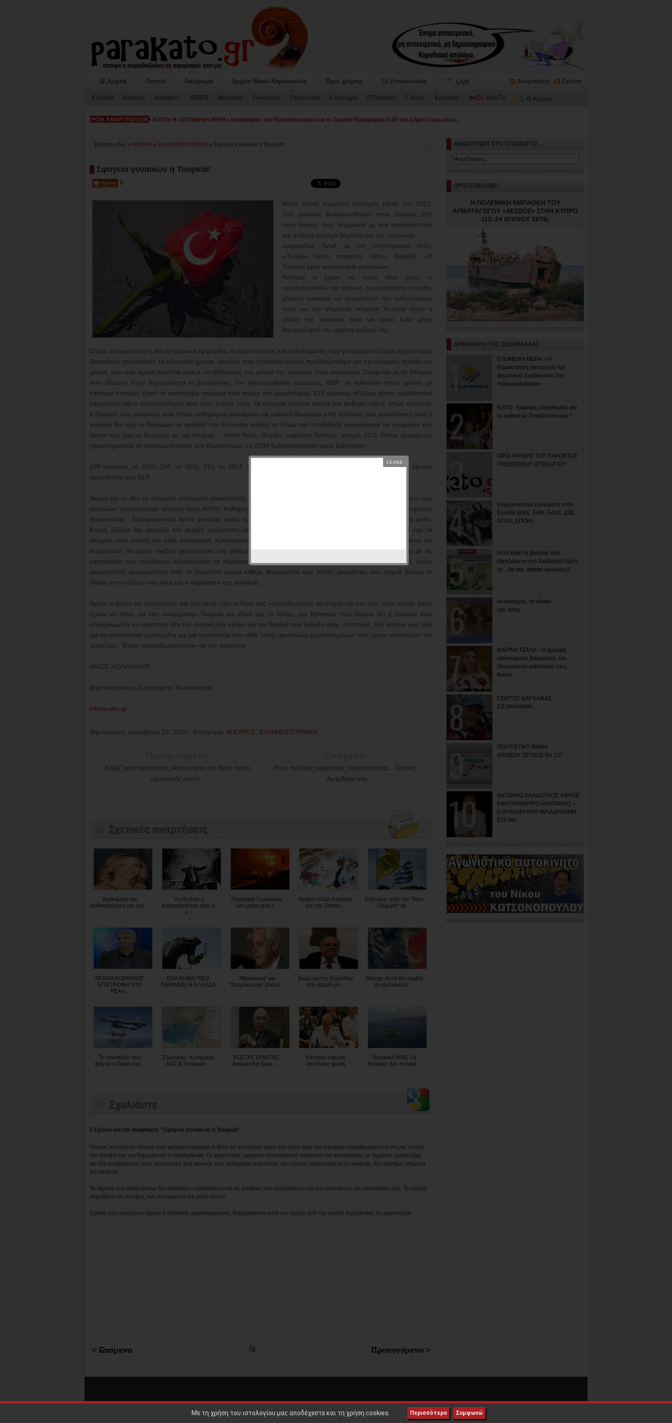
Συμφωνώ (469, 1413)
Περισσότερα (428, 1413)
